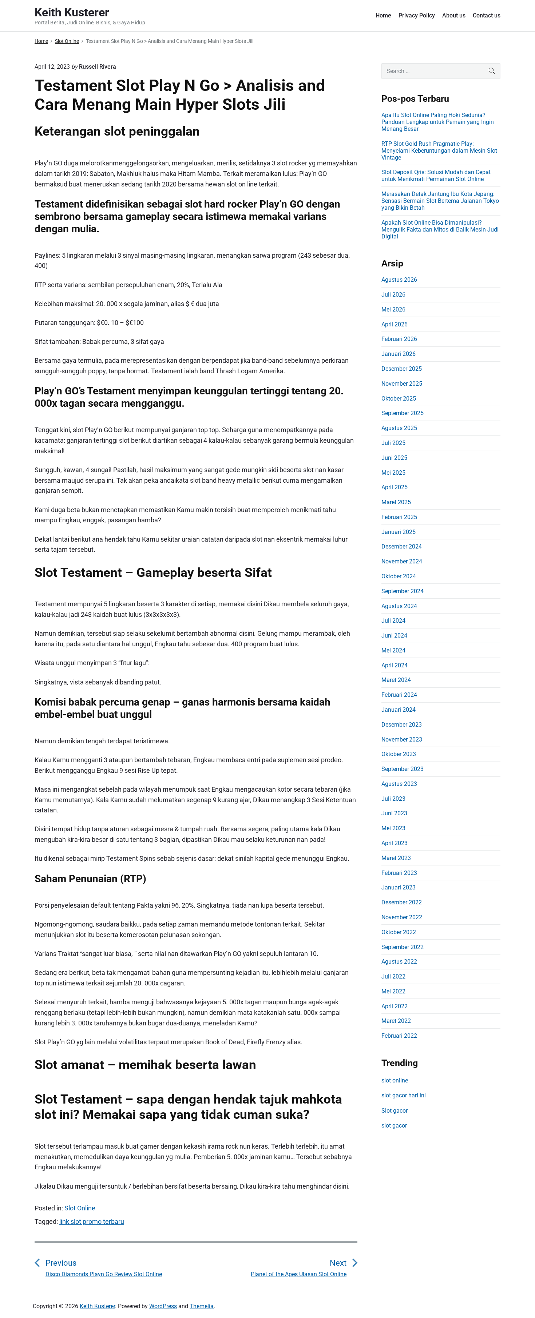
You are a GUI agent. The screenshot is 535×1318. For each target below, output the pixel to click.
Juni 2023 (394, 813)
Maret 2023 (396, 858)
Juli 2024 (393, 620)
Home (383, 15)
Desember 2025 (401, 368)
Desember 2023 (401, 724)
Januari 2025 (398, 532)
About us (453, 15)
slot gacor (394, 1125)
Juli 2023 (393, 798)
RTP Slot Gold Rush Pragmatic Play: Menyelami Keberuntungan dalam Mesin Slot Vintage (439, 150)
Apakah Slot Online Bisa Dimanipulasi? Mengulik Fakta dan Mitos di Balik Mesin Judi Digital (440, 229)
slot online (394, 1080)
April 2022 (394, 1006)
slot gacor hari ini (403, 1095)
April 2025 (394, 487)
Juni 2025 (394, 457)
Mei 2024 (393, 650)
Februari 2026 (399, 338)
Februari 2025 (399, 517)
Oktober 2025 (398, 398)
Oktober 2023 (398, 754)
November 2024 (401, 561)
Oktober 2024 (398, 576)
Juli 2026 (393, 294)
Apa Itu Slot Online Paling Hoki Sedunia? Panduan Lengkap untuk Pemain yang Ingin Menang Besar (437, 122)
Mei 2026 (393, 309)
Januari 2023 (398, 887)
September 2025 (402, 413)
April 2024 (394, 665)
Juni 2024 (394, 635)
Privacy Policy (417, 15)
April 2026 (394, 324)
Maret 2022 (396, 1020)
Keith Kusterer (97, 1306)
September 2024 (402, 591)
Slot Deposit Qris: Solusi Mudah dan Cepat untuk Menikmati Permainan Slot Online (436, 175)
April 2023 (394, 843)
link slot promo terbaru (91, 1221)
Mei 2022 (393, 991)
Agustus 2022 (399, 961)
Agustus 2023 (399, 783)
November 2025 (401, 383)
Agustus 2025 (399, 428)
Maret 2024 (396, 679)
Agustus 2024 (399, 606)
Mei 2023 (393, 828)
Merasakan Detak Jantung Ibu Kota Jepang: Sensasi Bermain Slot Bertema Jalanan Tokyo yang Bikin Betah (440, 200)
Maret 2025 (396, 502)
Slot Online (79, 1208)
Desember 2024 (401, 546)
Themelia (202, 1306)
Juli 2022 (393, 976)
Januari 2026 (398, 353)
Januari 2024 (398, 709)
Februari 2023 (399, 872)
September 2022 (402, 947)
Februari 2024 (399, 694)
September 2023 (402, 769)
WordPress (163, 1306)
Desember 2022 (401, 902)
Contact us (486, 15)
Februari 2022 (399, 1035)
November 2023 (401, 739)
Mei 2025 (393, 472)
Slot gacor (394, 1110)
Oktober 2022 (398, 932)
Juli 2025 (393, 442)
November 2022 (401, 917)
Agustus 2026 (399, 279)
